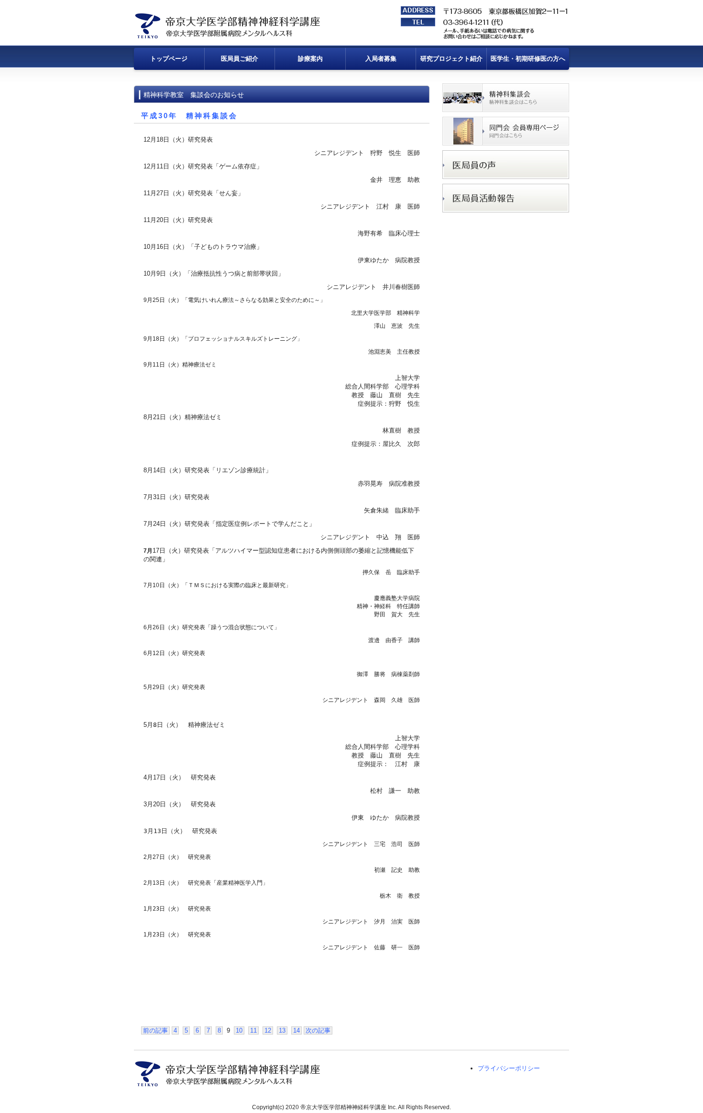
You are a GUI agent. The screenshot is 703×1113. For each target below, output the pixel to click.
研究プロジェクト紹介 (451, 58)
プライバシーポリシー (509, 1068)
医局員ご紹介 (239, 58)
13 (282, 1030)
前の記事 (155, 1030)
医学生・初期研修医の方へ (528, 58)
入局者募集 (380, 58)
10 (239, 1030)
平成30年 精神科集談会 (189, 115)
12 (267, 1030)
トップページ (168, 58)
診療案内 (310, 58)
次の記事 (318, 1030)
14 (296, 1030)
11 (253, 1030)
